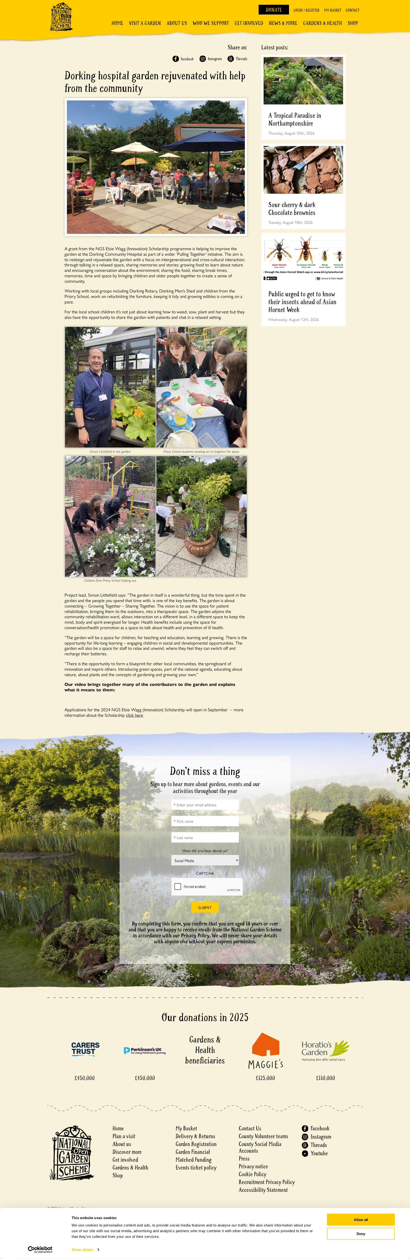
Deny (361, 1233)
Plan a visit (123, 1136)
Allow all (361, 1220)
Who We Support (211, 23)
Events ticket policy (196, 1167)
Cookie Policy (252, 1174)
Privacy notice (253, 1166)
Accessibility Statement (263, 1190)
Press (244, 1158)
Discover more (127, 1152)
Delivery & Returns (195, 1136)
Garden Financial (193, 1152)
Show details (82, 1250)
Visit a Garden (145, 23)
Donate (274, 10)
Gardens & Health (322, 23)
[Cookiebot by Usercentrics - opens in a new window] (40, 1249)
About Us (177, 23)
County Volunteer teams (263, 1136)
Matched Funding (194, 1160)
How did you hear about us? (205, 851)
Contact (352, 10)
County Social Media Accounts (260, 1148)
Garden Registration (196, 1144)
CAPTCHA (205, 873)
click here (134, 715)
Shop (353, 23)
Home (117, 23)
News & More (283, 23)
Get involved (249, 23)
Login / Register (307, 10)
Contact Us (250, 1128)
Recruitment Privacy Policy (267, 1182)
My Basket (332, 10)
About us (121, 1144)
